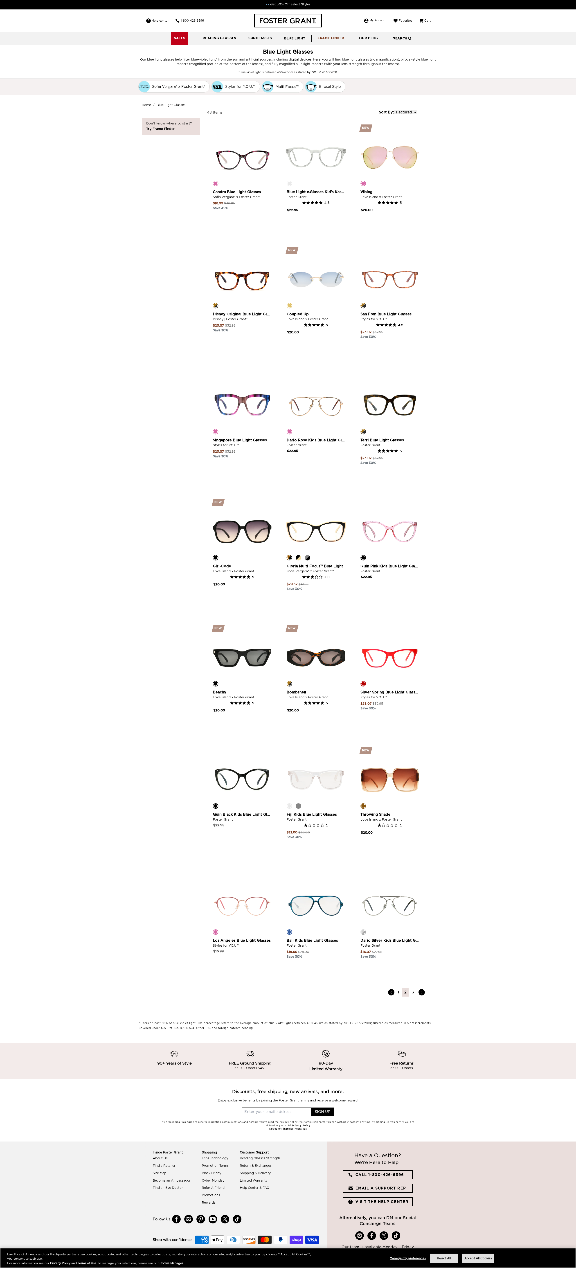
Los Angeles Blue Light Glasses (242, 940)
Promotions (211, 1195)
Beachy (219, 692)
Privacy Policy (60, 1263)
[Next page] (422, 992)
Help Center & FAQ (254, 1187)
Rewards (208, 1202)
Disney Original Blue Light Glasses (242, 314)
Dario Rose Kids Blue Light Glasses (316, 440)
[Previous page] (391, 992)
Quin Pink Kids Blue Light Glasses (389, 566)
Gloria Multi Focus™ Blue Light (315, 566)
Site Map (159, 1173)
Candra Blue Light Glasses (237, 192)
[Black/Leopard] (289, 558)
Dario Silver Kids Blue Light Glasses (389, 940)
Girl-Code (222, 566)
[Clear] (289, 183)
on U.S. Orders (401, 1068)
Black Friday (211, 1173)
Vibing (366, 192)
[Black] (215, 558)
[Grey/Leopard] (307, 558)
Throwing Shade (375, 814)
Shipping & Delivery (255, 1173)
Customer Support (254, 1152)
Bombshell (296, 692)
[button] (219, 38)
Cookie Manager (171, 1263)
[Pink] (215, 183)
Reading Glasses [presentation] (219, 38)
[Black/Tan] (298, 558)
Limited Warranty (254, 1180)
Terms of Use (87, 1263)
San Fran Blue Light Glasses (386, 314)
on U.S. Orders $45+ (250, 1068)
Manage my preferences (408, 1258)
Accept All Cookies (478, 1258)
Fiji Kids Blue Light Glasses (312, 814)
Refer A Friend (213, 1187)
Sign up (322, 1112)
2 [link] (405, 992)
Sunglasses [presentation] (260, 38)
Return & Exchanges (256, 1165)
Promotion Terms (215, 1165)
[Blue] (289, 932)
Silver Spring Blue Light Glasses (389, 692)
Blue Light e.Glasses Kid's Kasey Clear (316, 192)
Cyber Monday (213, 1180)
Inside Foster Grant (168, 1152)
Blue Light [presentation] (294, 38)
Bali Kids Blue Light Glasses (312, 940)
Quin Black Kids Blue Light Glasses (242, 814)
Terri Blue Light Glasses (382, 440)
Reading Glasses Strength (260, 1158)
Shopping (209, 1152)
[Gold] (289, 305)
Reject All (444, 1258)
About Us (160, 1158)
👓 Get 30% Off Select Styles (288, 4)
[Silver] (363, 932)
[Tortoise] (215, 305)
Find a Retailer (164, 1165)
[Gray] (298, 806)
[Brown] (363, 806)
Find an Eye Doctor (168, 1187)
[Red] (363, 684)
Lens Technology (215, 1158)
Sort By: (386, 112)
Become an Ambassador (172, 1180)
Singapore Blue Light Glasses (240, 440)
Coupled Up (298, 314)
